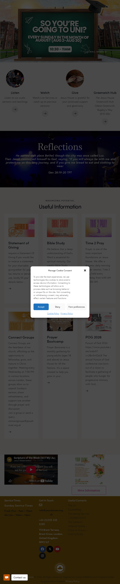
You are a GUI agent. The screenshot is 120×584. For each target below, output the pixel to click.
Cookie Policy (53, 313)
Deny (57, 306)
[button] (85, 270)
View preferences (76, 306)
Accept (41, 306)
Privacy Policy (67, 313)
